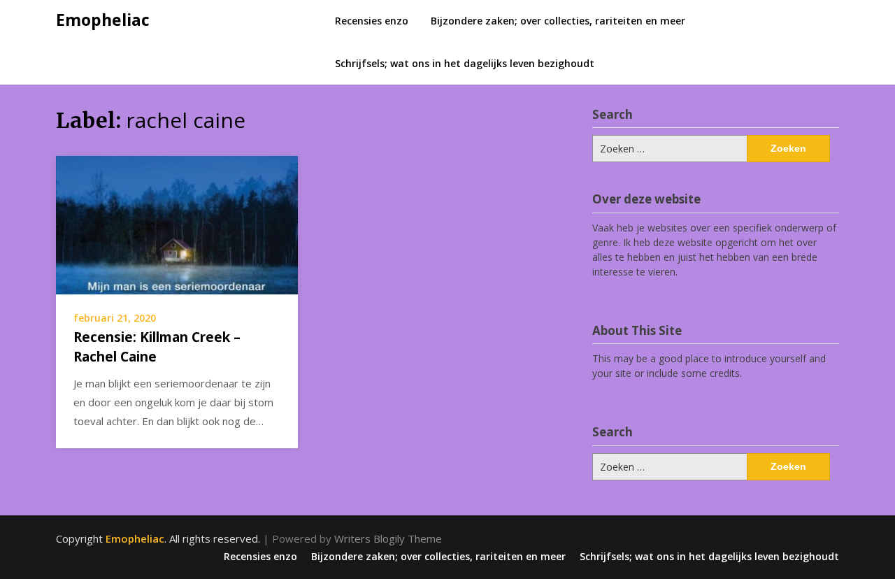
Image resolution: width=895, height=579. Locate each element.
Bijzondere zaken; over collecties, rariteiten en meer (558, 20)
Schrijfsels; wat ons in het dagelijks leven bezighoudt (464, 63)
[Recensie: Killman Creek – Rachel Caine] (177, 224)
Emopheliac (103, 19)
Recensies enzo (371, 20)
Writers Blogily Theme (388, 538)
